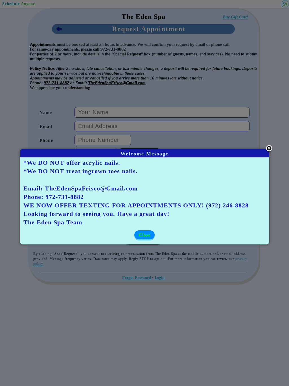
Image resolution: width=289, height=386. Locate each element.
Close (144, 235)
